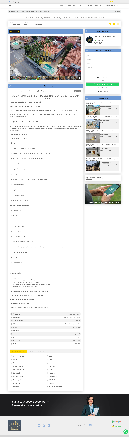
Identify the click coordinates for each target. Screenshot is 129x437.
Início (12, 11)
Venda (17, 11)
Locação (22, 11)
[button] (15, 56)
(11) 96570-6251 (16, 2)
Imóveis (62, 5)
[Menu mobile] (10, 5)
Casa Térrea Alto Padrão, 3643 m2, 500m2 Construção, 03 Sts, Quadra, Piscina (102, 159)
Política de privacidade (96, 435)
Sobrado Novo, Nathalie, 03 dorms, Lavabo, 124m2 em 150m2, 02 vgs (101, 145)
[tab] (14, 31)
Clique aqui (89, 179)
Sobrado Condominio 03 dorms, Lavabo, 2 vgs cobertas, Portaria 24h (101, 131)
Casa (40, 11)
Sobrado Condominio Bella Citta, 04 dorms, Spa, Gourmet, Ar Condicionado (102, 102)
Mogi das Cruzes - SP (32, 11)
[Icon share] (39, 425)
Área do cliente (112, 5)
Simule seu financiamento (94, 5)
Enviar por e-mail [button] (103, 77)
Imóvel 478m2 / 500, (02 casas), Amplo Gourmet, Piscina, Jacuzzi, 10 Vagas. (101, 117)
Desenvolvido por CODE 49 (114, 435)
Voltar (118, 11)
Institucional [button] (71, 5)
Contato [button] (81, 5)
